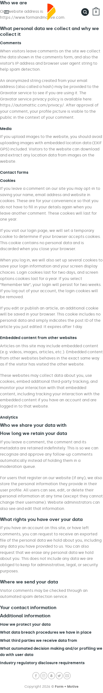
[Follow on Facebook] (36, 675)
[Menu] (6, 12)
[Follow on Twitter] (59, 675)
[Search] (85, 12)
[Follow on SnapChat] (51, 675)
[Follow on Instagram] (43, 675)
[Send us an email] (67, 675)
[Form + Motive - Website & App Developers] (51, 12)
